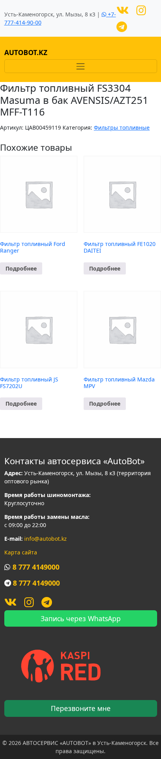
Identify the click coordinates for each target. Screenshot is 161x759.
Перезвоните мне (81, 708)
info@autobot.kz (45, 538)
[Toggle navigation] (80, 66)
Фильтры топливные (122, 127)
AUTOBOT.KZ (25, 52)
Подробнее (21, 268)
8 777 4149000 (36, 567)
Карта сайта (20, 552)
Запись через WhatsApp (81, 618)
